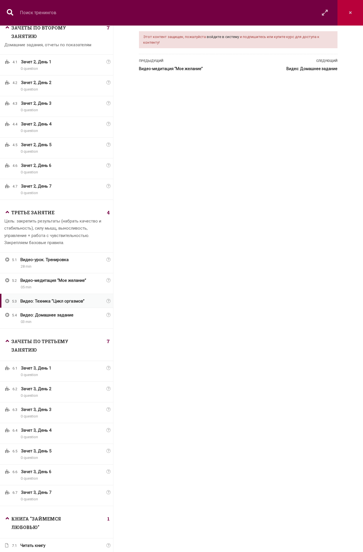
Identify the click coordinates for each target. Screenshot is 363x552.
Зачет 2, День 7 (36, 186)
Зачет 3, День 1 (36, 368)
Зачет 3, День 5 (36, 451)
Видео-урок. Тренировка (44, 259)
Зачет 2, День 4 (36, 124)
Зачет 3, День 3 (36, 409)
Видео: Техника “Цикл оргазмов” (52, 301)
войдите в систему (223, 37)
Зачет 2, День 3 (36, 103)
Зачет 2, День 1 (36, 61)
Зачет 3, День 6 (36, 471)
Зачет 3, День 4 (36, 430)
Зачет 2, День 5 (36, 144)
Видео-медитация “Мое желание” (171, 68)
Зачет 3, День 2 (36, 388)
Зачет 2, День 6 (36, 165)
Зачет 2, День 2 (36, 82)
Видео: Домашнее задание (311, 68)
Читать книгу (32, 545)
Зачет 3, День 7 (36, 492)
